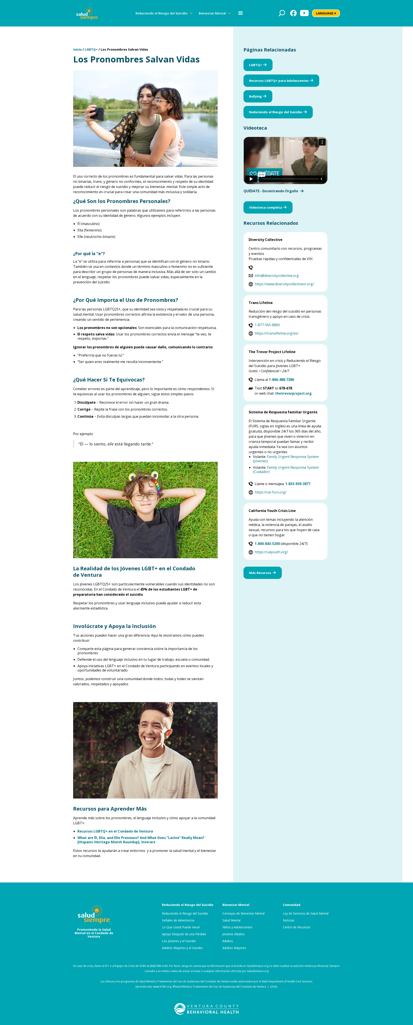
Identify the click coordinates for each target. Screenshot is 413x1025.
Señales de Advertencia (178, 920)
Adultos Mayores (234, 948)
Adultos (227, 941)
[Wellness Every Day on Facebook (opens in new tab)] (293, 13)
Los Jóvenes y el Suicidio (179, 941)
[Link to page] (206, 1009)
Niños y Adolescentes (237, 927)
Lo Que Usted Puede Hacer (181, 927)
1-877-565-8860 (267, 325)
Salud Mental (231, 920)
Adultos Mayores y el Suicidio (182, 948)
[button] (164, 13)
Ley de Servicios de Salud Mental (305, 913)
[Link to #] (282, 13)
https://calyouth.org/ (271, 552)
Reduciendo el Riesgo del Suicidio (185, 913)
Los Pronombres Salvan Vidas (124, 49)
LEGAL (274, 986)
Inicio (77, 49)
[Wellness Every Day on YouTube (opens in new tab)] (304, 13)
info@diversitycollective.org (277, 275)
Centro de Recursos (296, 927)
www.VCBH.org (162, 986)
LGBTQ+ (91, 49)
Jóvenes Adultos (233, 934)
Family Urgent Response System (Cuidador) (286, 469)
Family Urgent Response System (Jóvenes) (286, 458)
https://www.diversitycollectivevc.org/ (284, 284)
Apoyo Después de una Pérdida (184, 934)
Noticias (288, 920)
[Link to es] (87, 13)
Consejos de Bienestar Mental (243, 913)
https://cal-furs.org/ (271, 492)
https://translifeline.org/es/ (277, 333)
